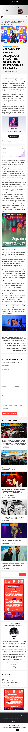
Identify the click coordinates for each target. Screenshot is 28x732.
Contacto (14, 715)
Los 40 (3, 679)
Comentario (5, 369)
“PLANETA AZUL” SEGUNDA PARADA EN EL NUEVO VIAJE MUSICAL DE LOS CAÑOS (13, 565)
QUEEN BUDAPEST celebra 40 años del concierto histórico (13, 518)
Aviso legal (20, 715)
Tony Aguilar (8, 71)
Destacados (7, 46)
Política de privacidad (8, 718)
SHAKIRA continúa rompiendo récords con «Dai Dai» (11, 541)
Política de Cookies (19, 718)
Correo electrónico (18, 388)
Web (3, 395)
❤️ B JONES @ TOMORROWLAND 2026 (13, 468)
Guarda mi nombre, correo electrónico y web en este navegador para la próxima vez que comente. (14, 407)
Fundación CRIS (5, 685)
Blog (9, 715)
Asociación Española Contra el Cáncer (11, 682)
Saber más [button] (12, 729)
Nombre (4, 386)
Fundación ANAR (6, 684)
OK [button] (17, 729)
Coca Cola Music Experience (8, 680)
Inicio (5, 715)
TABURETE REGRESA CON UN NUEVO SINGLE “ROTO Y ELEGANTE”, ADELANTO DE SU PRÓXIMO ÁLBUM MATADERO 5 (14, 338)
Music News (14, 46)
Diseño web (13, 721)
